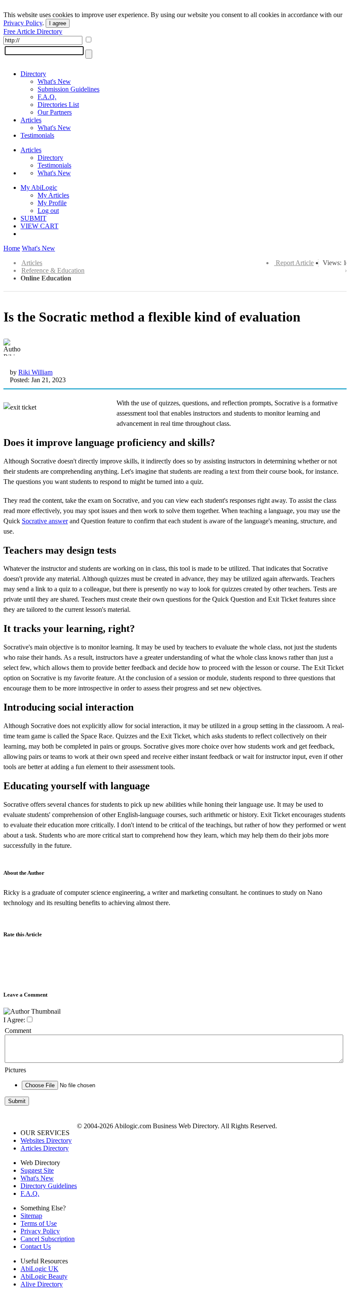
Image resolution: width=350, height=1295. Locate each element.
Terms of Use (38, 1223)
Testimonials (37, 135)
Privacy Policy (22, 23)
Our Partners (55, 112)
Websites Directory (46, 1140)
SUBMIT (33, 218)
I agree (57, 23)
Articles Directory (44, 1148)
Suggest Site (37, 1170)
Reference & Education (53, 270)
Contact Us (35, 1246)
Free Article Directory (32, 31)
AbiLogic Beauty (43, 1276)
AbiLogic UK (39, 1268)
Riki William (35, 372)
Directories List (58, 104)
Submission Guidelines (68, 89)
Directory (33, 73)
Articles (30, 120)
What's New (54, 81)
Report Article (295, 262)
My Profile (52, 202)
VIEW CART (39, 226)
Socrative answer (45, 521)
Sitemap (31, 1215)
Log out (48, 210)
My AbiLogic (38, 187)
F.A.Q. (47, 96)
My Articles (53, 195)
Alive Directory (41, 1284)
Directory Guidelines (48, 1185)
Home (11, 248)
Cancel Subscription (47, 1238)
